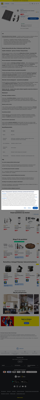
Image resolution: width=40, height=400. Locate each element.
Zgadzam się (35, 207)
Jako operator (4, 193)
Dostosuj (29, 207)
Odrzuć (25, 207)
